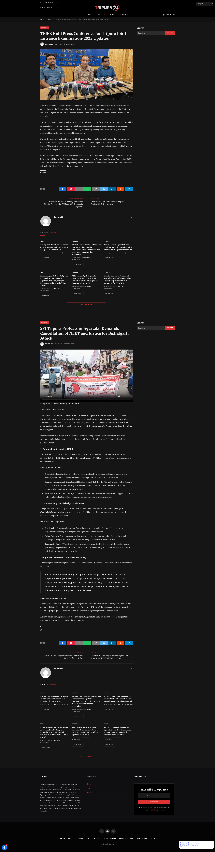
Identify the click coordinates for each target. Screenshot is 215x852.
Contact (81, 838)
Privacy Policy (151, 810)
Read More (46, 258)
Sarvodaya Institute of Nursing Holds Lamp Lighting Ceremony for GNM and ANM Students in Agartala (63, 204)
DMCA (152, 838)
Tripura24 (49, 44)
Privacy (122, 838)
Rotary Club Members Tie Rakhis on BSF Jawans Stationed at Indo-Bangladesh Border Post (54, 247)
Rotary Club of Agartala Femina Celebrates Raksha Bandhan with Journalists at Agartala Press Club (118, 247)
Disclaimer (142, 838)
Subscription (93, 838)
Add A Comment (86, 305)
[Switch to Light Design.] (173, 14)
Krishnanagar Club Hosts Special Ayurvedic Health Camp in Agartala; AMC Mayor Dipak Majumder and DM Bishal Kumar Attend (54, 281)
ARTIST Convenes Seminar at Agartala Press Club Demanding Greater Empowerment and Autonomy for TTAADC (117, 279)
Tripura (99, 15)
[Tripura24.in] (107, 7)
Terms (131, 838)
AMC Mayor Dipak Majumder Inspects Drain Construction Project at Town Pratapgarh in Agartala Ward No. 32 (85, 279)
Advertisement (109, 838)
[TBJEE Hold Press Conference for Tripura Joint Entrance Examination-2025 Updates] (86, 74)
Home (88, 15)
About (71, 838)
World (123, 15)
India (111, 15)
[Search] (160, 14)
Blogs (89, 784)
